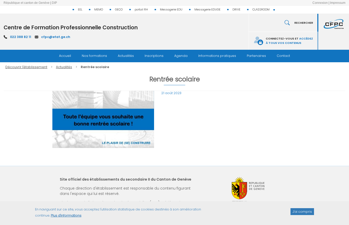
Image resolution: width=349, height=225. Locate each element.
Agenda (181, 56)
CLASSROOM (261, 9)
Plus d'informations (66, 215)
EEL (80, 9)
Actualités (126, 56)
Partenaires (256, 56)
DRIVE (236, 9)
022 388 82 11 (20, 37)
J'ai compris (302, 211)
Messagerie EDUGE (207, 9)
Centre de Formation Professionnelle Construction (71, 27)
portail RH (141, 9)
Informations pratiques (217, 56)
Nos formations (94, 56)
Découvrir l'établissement (26, 67)
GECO (119, 9)
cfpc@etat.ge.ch (55, 37)
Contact (283, 56)
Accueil (65, 56)
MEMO (98, 9)
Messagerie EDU (171, 9)
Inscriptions (154, 56)
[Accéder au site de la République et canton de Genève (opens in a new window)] (248, 189)
